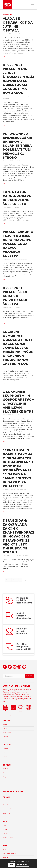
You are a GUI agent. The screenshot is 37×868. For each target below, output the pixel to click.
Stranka (21, 33)
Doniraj (5, 781)
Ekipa (4, 752)
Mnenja (16, 96)
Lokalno (19, 414)
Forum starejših (7, 809)
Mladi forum (6, 801)
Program (5, 736)
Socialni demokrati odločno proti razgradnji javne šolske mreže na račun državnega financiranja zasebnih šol (18, 348)
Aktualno (16, 33)
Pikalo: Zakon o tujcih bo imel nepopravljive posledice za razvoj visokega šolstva (18, 244)
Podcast (5, 833)
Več (4, 56)
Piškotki (5, 857)
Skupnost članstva (8, 777)
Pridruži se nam (7, 772)
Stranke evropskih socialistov (19, 715)
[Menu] (31, 3)
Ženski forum (7, 805)
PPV (27, 555)
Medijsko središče (8, 837)
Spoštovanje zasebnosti (10, 853)
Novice (23, 414)
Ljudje (5, 728)
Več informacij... (22, 864)
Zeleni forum (7, 813)
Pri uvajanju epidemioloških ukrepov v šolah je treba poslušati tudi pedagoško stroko (17, 145)
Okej (11, 864)
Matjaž (5, 756)
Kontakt (5, 768)
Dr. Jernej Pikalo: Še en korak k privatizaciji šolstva (15, 296)
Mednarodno (7, 732)
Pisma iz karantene (23, 96)
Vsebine (18, 307)
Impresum (6, 849)
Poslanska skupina (24, 161)
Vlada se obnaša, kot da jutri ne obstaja (18, 24)
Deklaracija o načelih (8, 715)
